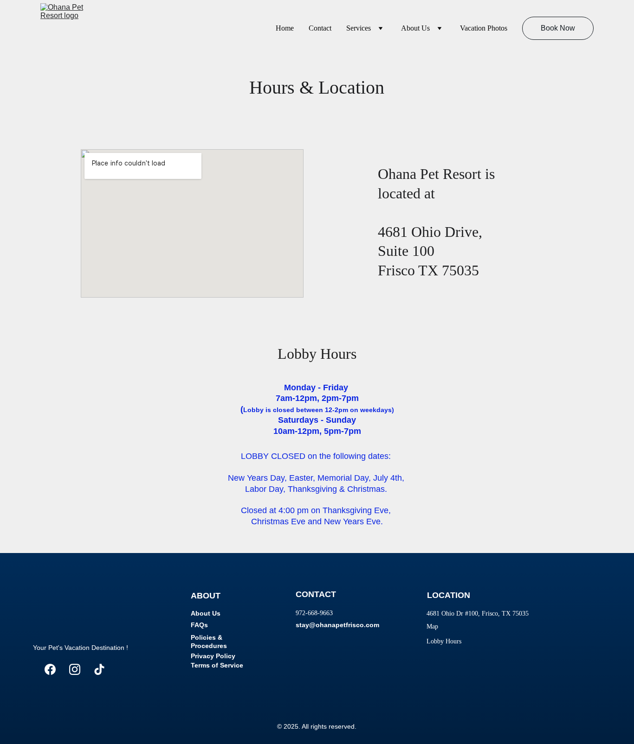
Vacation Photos (483, 28)
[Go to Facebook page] (50, 669)
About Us (415, 28)
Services (358, 28)
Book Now (558, 28)
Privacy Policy (213, 656)
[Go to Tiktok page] (99, 669)
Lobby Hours (444, 641)
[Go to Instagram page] (74, 669)
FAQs (199, 625)
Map (432, 626)
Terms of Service (217, 665)
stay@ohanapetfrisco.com (337, 625)
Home (285, 28)
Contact (320, 28)
